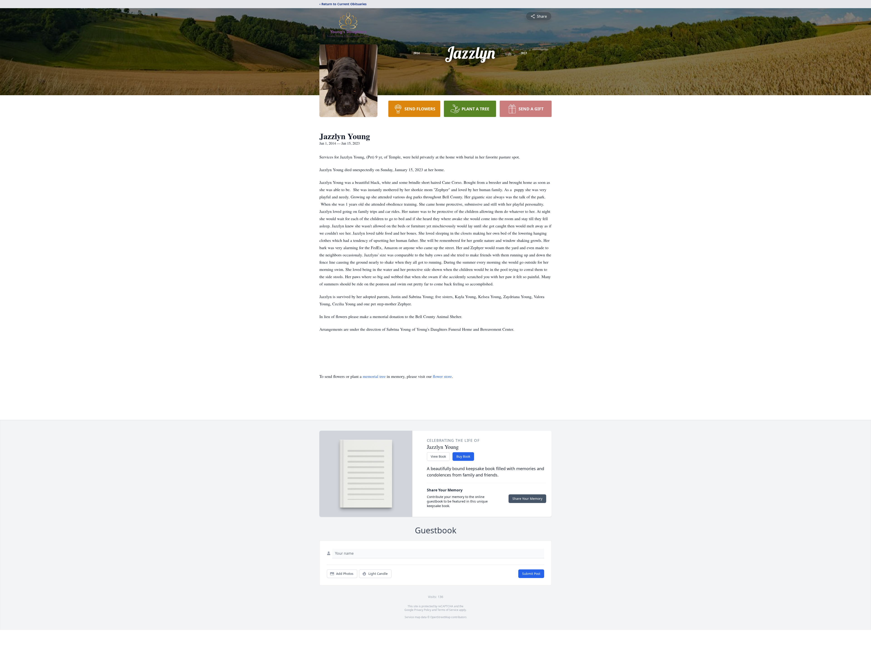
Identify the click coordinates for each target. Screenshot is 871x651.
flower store (442, 376)
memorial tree (374, 376)
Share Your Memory (527, 498)
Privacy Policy (422, 610)
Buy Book (463, 456)
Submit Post (531, 573)
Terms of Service (447, 610)
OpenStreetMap (440, 617)
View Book (438, 456)
